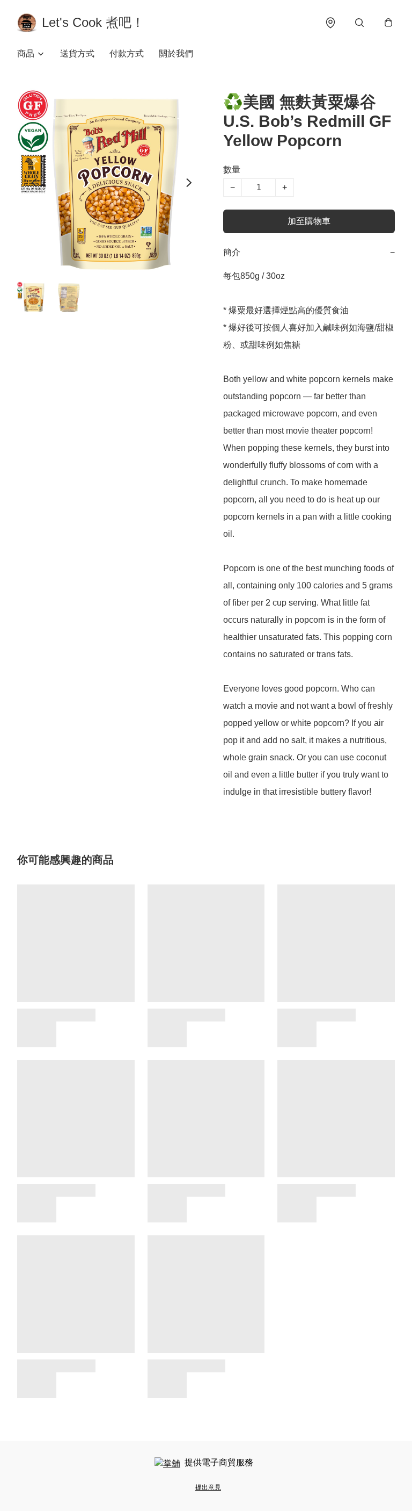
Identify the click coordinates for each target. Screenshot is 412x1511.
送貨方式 (77, 53)
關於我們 (176, 53)
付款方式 (126, 53)
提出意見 (208, 1487)
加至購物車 (309, 221)
